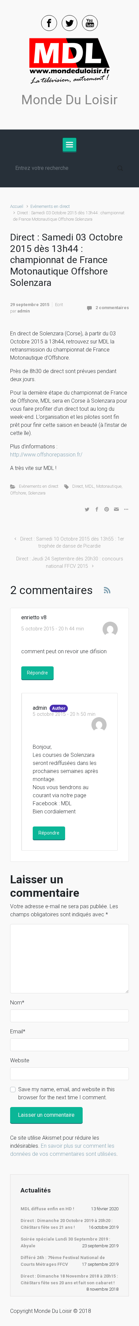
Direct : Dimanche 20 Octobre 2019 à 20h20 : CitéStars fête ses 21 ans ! (67, 1224)
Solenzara (37, 492)
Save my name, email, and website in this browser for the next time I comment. (66, 1093)
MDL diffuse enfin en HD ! (47, 1208)
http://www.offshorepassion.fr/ (46, 454)
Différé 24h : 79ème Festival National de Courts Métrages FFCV (63, 1261)
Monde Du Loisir (69, 100)
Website (19, 1060)
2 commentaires (112, 307)
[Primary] (69, 145)
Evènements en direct (50, 206)
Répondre (37, 672)
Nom (17, 1002)
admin (23, 311)
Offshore (18, 492)
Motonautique (108, 486)
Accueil (16, 206)
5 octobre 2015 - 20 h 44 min (52, 629)
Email (17, 1031)
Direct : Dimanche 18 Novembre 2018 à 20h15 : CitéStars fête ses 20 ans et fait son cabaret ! (69, 1279)
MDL (89, 486)
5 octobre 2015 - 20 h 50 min (64, 714)
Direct (77, 486)
